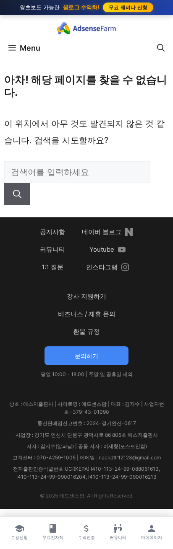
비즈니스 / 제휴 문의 (86, 314)
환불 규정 (86, 331)
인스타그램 (102, 267)
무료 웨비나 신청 (128, 7)
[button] (161, 48)
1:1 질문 (52, 267)
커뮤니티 (52, 249)
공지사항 (52, 232)
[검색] (17, 194)
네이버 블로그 (101, 232)
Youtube (101, 249)
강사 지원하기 (86, 296)
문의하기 (86, 355)
